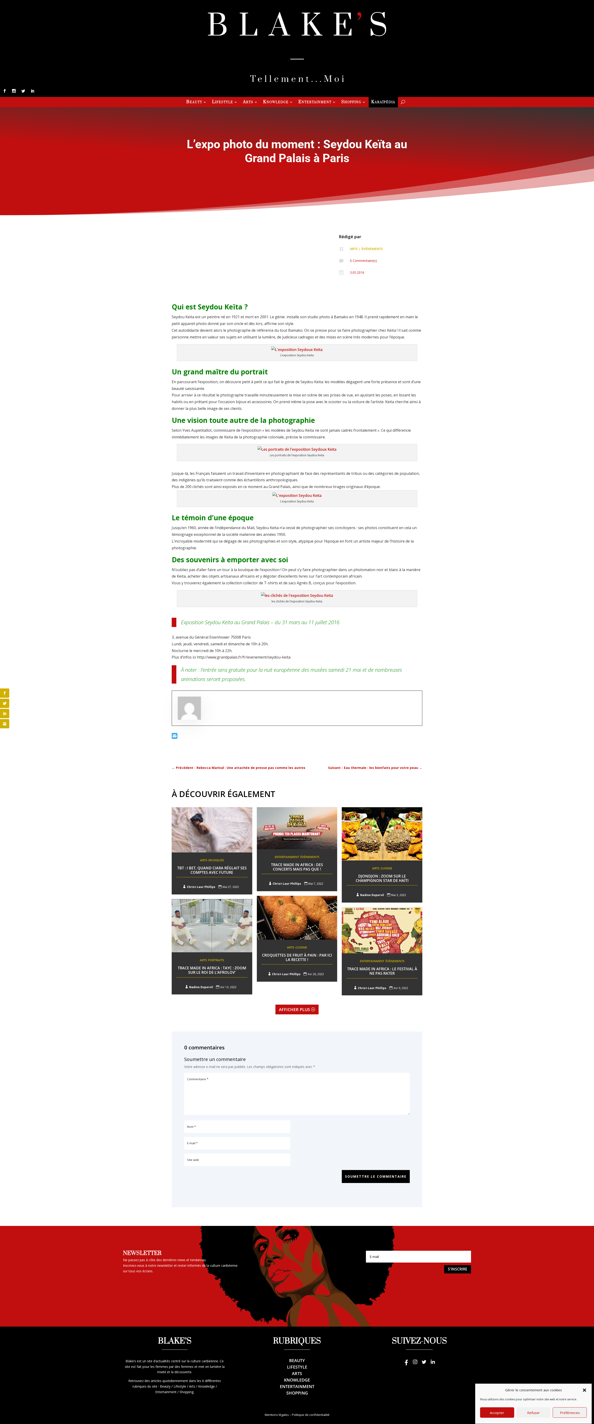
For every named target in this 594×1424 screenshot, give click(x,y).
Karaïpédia (383, 102)
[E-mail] (175, 737)
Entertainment (315, 102)
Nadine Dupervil (372, 895)
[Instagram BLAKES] (415, 1364)
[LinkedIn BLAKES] (432, 1364)
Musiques (216, 860)
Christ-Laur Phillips (201, 887)
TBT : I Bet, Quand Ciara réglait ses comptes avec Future (212, 870)
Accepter (497, 1413)
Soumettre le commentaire (376, 1176)
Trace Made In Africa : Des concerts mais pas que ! (297, 867)
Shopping (351, 102)
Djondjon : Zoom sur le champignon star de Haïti (382, 878)
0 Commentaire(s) (363, 260)
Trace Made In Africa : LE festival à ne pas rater (382, 971)
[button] (584, 1390)
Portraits (216, 960)
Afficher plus (294, 1009)
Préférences (570, 1413)
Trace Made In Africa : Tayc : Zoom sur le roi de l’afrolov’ (212, 970)
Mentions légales (277, 1415)
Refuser (533, 1413)
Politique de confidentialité (310, 1415)
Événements (372, 249)
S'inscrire (457, 1269)
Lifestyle (222, 102)
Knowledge (276, 102)
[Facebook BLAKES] (406, 1364)
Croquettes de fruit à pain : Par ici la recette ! (297, 957)
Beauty (194, 102)
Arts (248, 102)
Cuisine (386, 868)
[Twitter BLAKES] (423, 1364)
